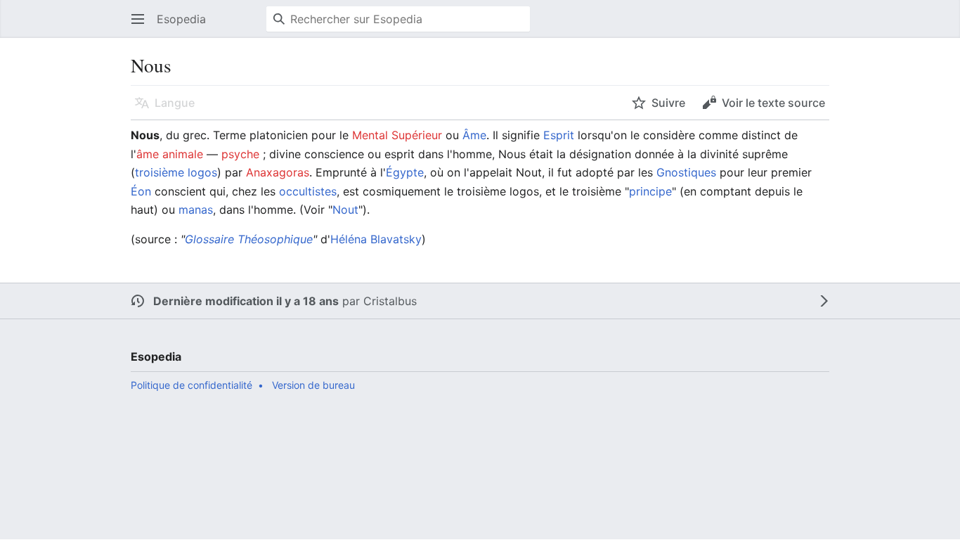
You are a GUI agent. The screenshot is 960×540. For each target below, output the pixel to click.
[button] (137, 19)
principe (650, 191)
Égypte (405, 172)
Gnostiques (686, 172)
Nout (345, 209)
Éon (141, 191)
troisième (159, 172)
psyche (240, 154)
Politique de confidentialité (191, 385)
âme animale (169, 154)
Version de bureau (313, 385)
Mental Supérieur (397, 135)
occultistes (308, 191)
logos (202, 172)
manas (196, 209)
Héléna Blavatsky (376, 239)
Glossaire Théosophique (249, 239)
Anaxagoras (277, 172)
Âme (474, 135)
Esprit (558, 135)
